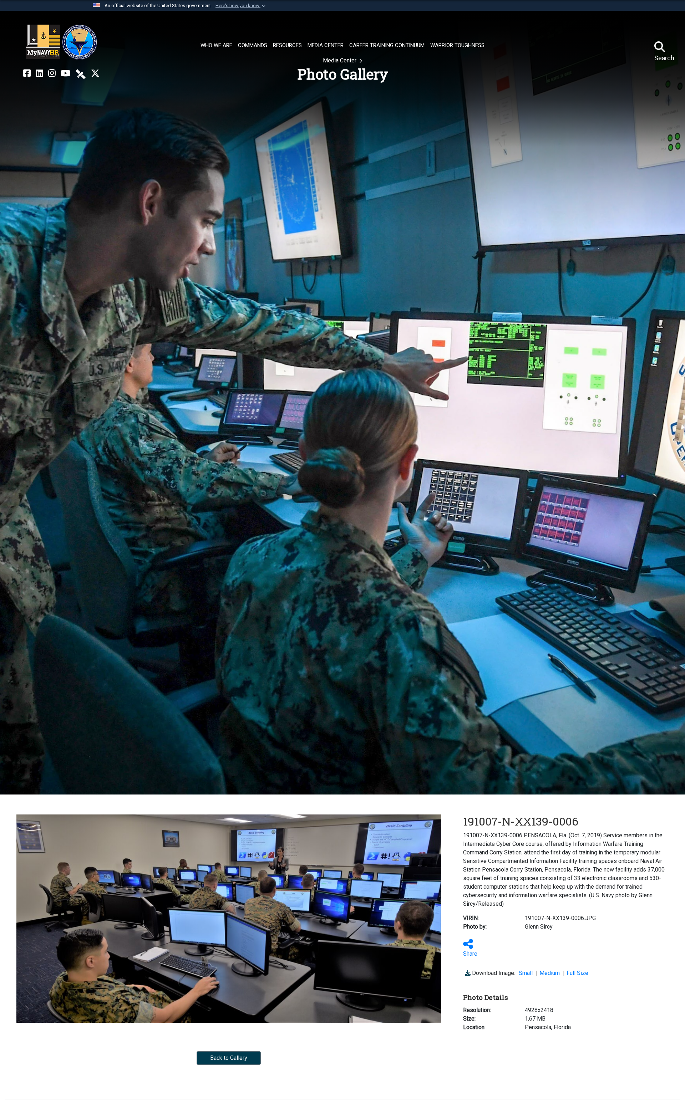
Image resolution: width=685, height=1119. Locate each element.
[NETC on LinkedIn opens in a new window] (39, 73)
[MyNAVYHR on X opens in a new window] (95, 73)
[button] (241, 5)
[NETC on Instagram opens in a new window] (52, 73)
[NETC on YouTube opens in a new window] (65, 73)
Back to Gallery (228, 1057)
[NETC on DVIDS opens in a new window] (80, 73)
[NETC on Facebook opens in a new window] (27, 73)
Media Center (340, 60)
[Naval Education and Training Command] (61, 42)
